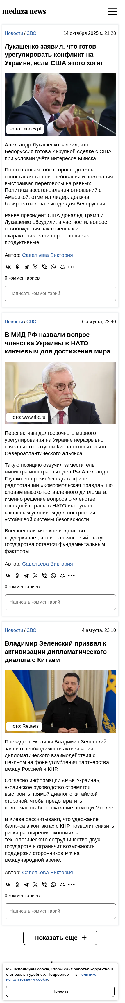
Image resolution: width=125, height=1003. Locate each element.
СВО (31, 33)
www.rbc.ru (33, 417)
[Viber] (44, 267)
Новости (14, 33)
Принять (60, 991)
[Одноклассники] (17, 267)
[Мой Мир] (62, 267)
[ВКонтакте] (8, 267)
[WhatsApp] (53, 267)
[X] (35, 267)
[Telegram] (26, 267)
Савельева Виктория (47, 255)
